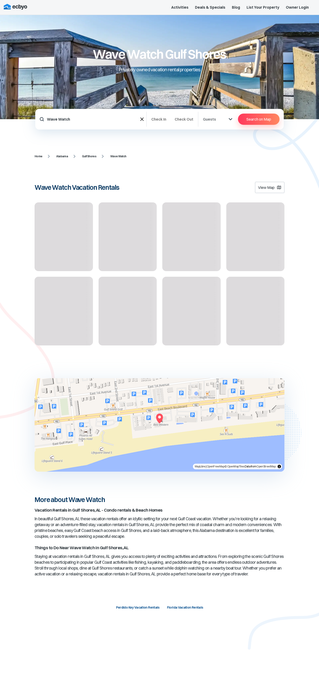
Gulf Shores (89, 156)
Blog (236, 7)
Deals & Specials (210, 7)
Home (38, 156)
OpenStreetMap (266, 466)
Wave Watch (118, 156)
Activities (179, 7)
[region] (159, 425)
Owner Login (297, 7)
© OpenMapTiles (234, 466)
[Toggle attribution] (279, 466)
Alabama (62, 156)
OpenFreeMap (215, 466)
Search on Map (258, 119)
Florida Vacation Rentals (185, 607)
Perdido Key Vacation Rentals (138, 607)
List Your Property (263, 7)
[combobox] (93, 119)
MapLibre (200, 466)
